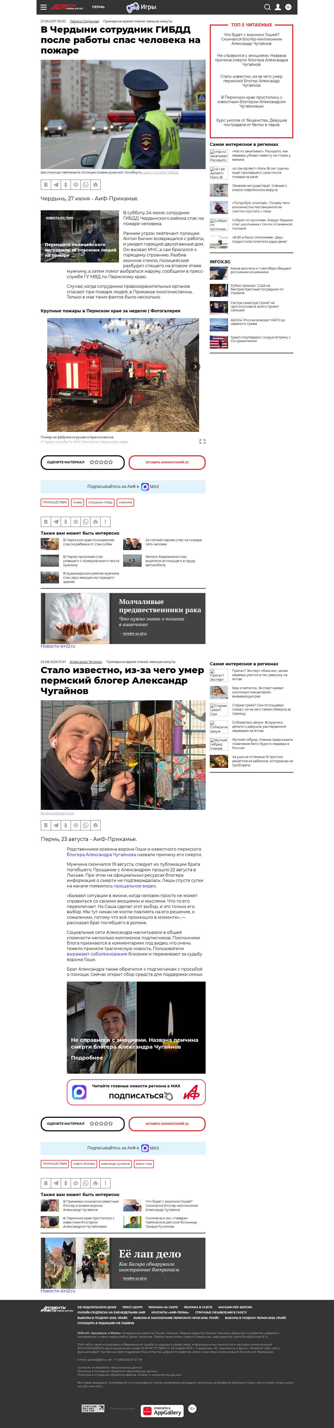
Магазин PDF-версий (235, 1307)
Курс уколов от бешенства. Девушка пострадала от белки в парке (251, 122)
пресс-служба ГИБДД (160, 172)
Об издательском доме (96, 1307)
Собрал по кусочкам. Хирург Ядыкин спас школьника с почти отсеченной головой (262, 224)
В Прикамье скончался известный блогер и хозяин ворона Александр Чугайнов (91, 1205)
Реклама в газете (198, 1307)
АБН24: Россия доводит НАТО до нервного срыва (258, 322)
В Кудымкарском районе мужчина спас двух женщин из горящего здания (91, 577)
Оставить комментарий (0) (167, 462)
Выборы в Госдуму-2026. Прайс (102, 1318)
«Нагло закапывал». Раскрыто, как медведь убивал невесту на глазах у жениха (261, 155)
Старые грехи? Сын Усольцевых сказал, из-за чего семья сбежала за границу (261, 709)
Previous (51, 367)
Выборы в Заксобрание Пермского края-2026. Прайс (176, 1318)
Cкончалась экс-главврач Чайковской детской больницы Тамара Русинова (171, 1222)
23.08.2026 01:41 (53, 662)
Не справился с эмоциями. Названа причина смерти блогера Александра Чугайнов (251, 60)
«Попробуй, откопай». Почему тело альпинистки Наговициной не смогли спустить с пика (261, 207)
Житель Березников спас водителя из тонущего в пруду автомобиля (170, 561)
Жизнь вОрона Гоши (57, 813)
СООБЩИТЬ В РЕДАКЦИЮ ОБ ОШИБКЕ (105, 1323)
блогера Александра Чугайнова (101, 854)
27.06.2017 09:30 (53, 21)
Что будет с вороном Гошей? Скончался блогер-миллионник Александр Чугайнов (251, 39)
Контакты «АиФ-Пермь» (170, 1312)
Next (195, 367)
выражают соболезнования (97, 954)
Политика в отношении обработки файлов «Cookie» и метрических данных (129, 1375)
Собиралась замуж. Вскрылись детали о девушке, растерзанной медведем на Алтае (259, 726)
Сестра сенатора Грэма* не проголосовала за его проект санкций (255, 306)
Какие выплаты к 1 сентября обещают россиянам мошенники (261, 270)
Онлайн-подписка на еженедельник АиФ (111, 1312)
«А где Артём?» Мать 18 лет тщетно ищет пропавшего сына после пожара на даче (260, 172)
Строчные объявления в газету (221, 1312)
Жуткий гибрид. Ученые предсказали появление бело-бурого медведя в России (262, 744)
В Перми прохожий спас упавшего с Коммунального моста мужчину (91, 561)
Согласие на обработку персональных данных (109, 1367)
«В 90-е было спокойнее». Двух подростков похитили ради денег (259, 239)
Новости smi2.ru (58, 646)
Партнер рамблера (122, 1408)
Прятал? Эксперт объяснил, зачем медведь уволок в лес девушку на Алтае (260, 675)
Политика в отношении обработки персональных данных (117, 1371)
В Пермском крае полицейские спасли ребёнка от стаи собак (88, 542)
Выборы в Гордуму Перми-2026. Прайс (255, 1318)
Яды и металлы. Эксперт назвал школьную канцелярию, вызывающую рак (258, 692)
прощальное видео (135, 885)
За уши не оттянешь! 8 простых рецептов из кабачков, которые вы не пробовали (262, 761)
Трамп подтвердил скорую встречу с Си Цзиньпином (261, 339)
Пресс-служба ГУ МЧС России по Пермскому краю (86, 442)
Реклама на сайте (163, 1307)
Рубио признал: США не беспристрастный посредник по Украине (257, 289)
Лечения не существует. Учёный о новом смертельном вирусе (259, 188)
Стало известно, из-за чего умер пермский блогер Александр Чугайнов (251, 81)
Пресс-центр (132, 1307)
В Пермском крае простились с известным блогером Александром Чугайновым (251, 102)
